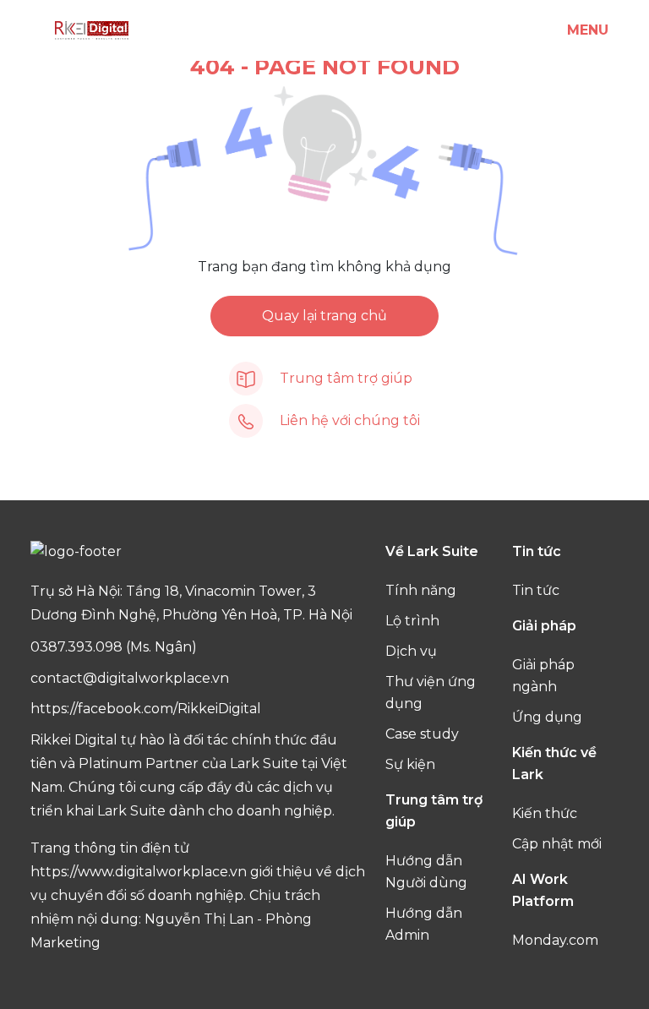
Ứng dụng (547, 717)
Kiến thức (544, 813)
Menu (587, 30)
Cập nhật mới (557, 844)
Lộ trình (412, 621)
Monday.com (555, 940)
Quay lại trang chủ (324, 316)
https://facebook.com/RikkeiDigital (145, 709)
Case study (422, 734)
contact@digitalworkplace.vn (129, 678)
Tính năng (420, 590)
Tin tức (535, 590)
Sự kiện (410, 764)
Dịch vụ (411, 651)
